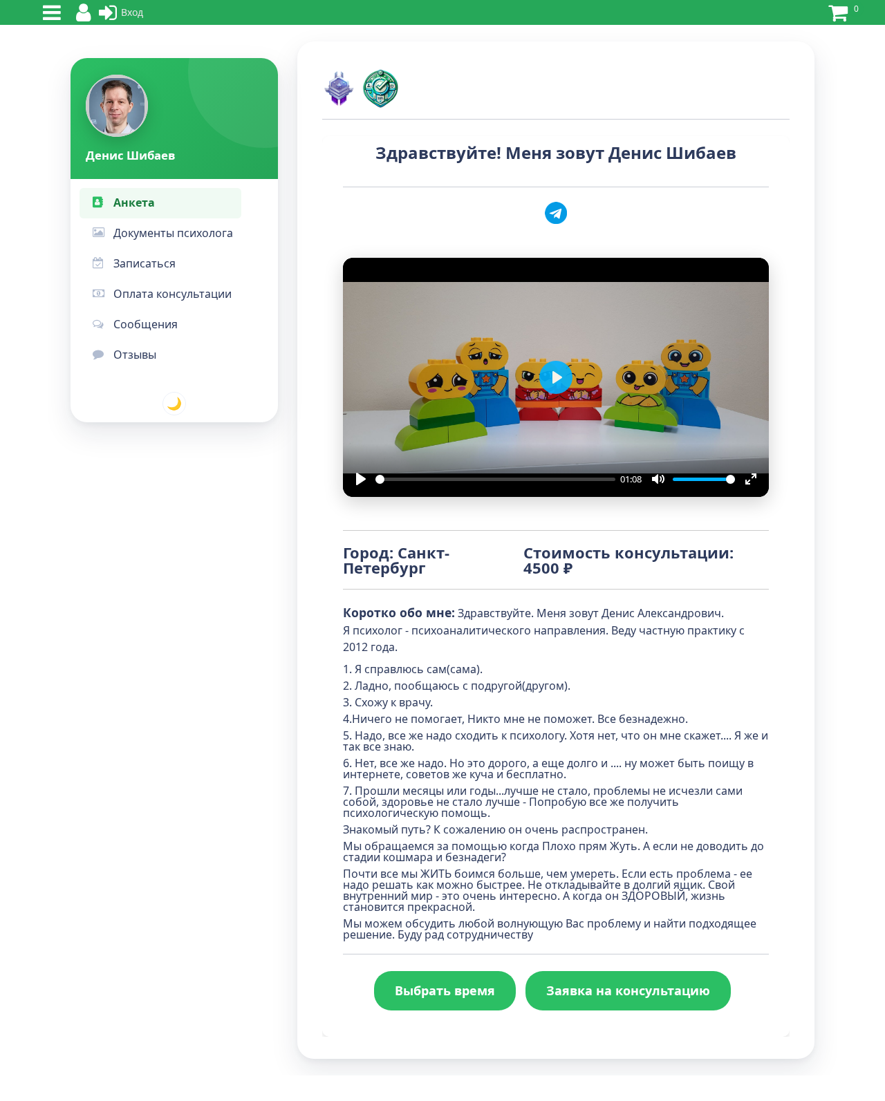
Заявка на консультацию (628, 990)
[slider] (495, 479)
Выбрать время (445, 990)
